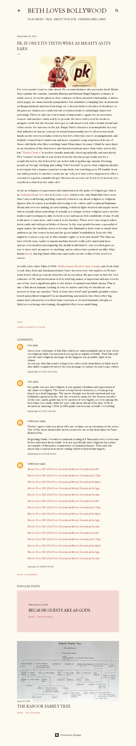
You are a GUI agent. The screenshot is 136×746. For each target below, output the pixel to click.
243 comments (45, 616)
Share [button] (20, 322)
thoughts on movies (34, 327)
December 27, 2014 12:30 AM (42, 371)
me (30, 345)
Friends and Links (92, 19)
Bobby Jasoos (65, 266)
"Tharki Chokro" (31, 152)
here (28, 253)
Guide (64, 194)
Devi (41, 194)
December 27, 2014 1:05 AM (42, 411)
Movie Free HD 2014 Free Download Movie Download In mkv (64, 494)
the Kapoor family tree (44, 706)
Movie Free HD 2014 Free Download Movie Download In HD (63, 469)
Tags (48, 19)
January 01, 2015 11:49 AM (41, 566)
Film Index (35, 19)
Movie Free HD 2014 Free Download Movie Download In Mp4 (64, 481)
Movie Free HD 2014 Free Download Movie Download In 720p (64, 475)
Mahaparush (28, 194)
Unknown (33, 421)
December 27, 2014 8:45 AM (42, 453)
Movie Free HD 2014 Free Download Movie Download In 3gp (64, 488)
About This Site (65, 19)
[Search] (117, 9)
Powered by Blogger (70, 735)
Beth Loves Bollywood (67, 10)
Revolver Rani (82, 266)
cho (30, 381)
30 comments (33, 712)
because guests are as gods (59, 610)
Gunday (95, 266)
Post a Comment (27, 574)
